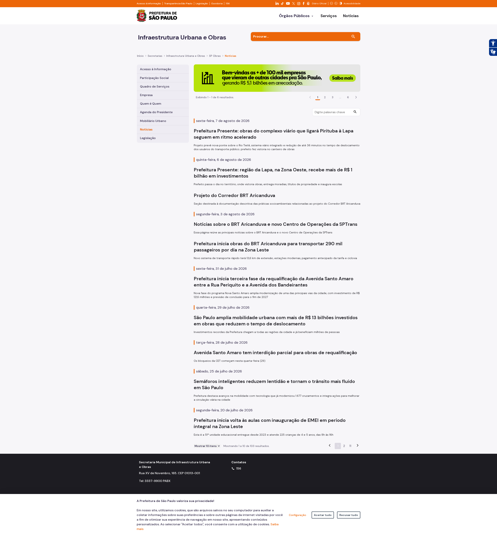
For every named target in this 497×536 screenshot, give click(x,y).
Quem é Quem (150, 104)
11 (350, 446)
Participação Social (154, 78)
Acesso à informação (149, 3)
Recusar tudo (348, 515)
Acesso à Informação (155, 69)
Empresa (146, 95)
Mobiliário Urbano (153, 121)
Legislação (202, 3)
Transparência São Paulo (178, 3)
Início (140, 56)
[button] (356, 97)
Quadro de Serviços (154, 86)
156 (228, 3)
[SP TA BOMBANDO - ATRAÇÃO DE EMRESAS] (277, 78)
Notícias (146, 129)
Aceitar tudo (323, 515)
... (340, 97)
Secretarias (155, 56)
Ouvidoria (216, 3)
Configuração (297, 515)
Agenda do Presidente (156, 112)
